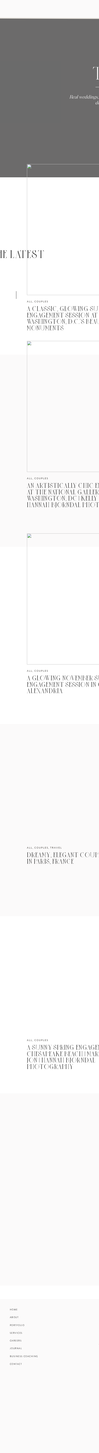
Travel (56, 847)
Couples (41, 301)
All (29, 301)
